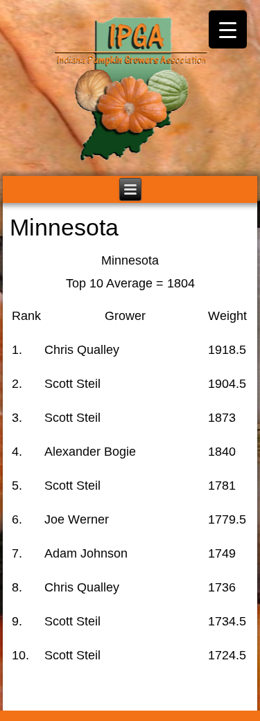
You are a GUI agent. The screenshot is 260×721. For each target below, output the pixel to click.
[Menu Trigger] (228, 29)
